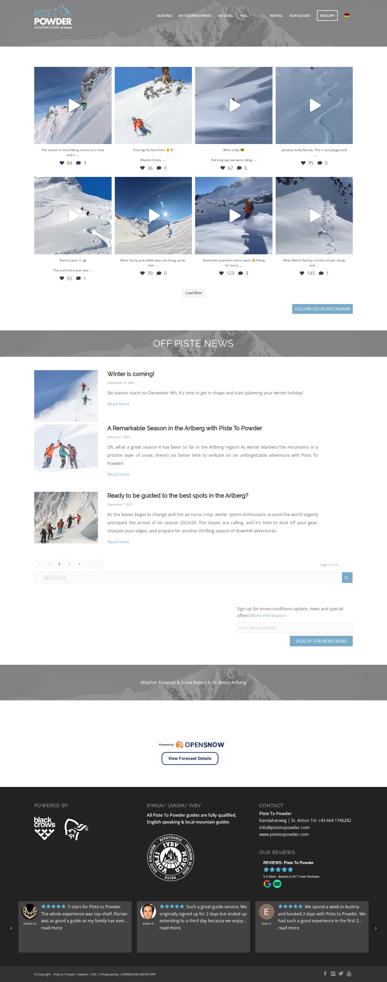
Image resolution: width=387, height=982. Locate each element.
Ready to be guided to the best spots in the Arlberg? (177, 495)
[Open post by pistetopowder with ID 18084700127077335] (233, 215)
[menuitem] (164, 15)
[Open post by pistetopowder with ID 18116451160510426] (153, 215)
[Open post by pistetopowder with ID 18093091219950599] (314, 105)
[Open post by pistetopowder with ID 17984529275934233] (73, 215)
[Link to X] (341, 974)
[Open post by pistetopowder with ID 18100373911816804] (73, 105)
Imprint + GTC (87, 974)
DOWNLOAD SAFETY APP (139, 974)
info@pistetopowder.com (284, 827)
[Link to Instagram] (333, 974)
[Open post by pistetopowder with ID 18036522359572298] (153, 105)
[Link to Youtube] (349, 974)
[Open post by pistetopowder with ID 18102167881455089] (314, 215)
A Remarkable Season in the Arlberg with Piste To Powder (184, 428)
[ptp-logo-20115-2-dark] (68, 15)
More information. (269, 615)
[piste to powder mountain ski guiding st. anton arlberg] (66, 450)
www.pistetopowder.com (284, 834)
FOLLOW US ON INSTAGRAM (322, 309)
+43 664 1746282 (334, 820)
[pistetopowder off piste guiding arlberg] (66, 396)
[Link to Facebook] (325, 974)
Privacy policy (109, 974)
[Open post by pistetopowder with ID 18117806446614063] (233, 105)
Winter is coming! (131, 373)
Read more (118, 404)
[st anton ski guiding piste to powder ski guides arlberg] (66, 517)
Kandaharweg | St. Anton (284, 820)
